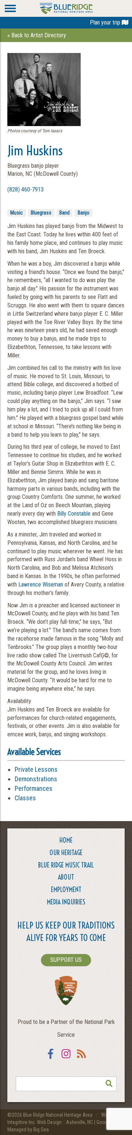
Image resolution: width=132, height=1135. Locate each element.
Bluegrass (41, 213)
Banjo (83, 213)
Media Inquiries (66, 902)
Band (64, 213)
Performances (33, 788)
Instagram (66, 1058)
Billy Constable (74, 513)
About (66, 877)
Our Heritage (66, 853)
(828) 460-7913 (25, 189)
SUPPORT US (66, 959)
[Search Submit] (109, 1084)
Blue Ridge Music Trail (66, 865)
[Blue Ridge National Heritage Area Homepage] (66, 7)
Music (16, 213)
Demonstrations (36, 779)
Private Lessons (36, 769)
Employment (66, 889)
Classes (25, 798)
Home (66, 840)
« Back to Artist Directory (36, 35)
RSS (81, 1058)
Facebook (51, 1058)
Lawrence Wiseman (40, 584)
